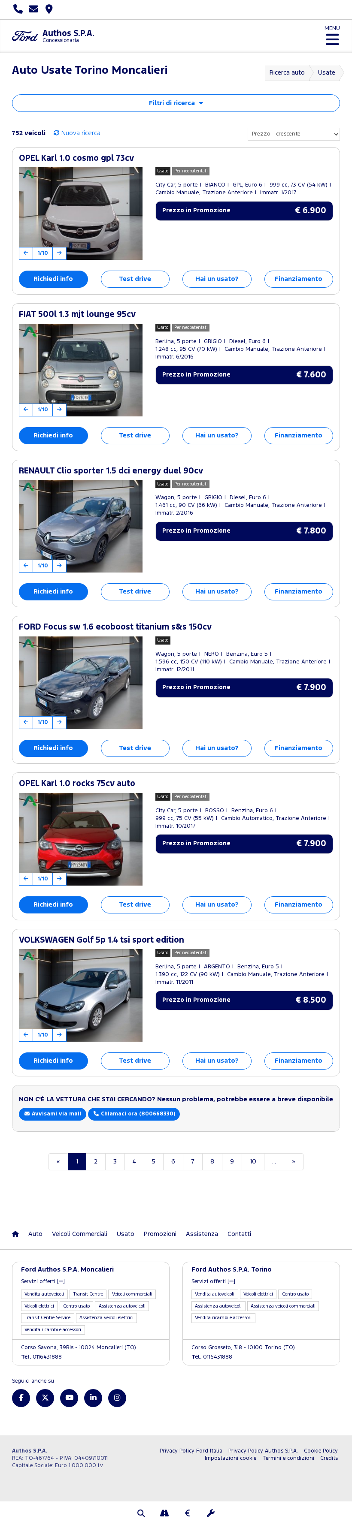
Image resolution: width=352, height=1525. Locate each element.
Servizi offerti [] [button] (43, 1281)
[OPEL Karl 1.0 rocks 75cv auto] (81, 839)
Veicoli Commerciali (79, 1234)
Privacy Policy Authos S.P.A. (263, 1451)
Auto (35, 1234)
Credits (329, 1458)
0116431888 (41, 1357)
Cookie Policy (321, 1451)
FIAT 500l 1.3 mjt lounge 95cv (77, 314)
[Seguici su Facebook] (21, 1398)
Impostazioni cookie (230, 1458)
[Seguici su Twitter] (45, 1398)
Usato (125, 1234)
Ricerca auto (287, 72)
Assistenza (202, 1234)
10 (253, 1161)
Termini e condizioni (288, 1458)
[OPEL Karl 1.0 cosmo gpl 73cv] (81, 213)
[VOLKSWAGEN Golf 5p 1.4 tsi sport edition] (81, 995)
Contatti (239, 1234)
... (274, 1161)
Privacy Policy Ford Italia (191, 1451)
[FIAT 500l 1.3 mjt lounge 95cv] (81, 370)
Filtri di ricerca (172, 103)
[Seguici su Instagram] (117, 1398)
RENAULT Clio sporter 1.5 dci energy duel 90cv (111, 471)
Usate (326, 72)
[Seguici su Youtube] (69, 1398)
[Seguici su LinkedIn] (93, 1398)
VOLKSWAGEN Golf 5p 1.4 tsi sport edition (101, 940)
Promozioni (160, 1234)
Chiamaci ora (137, 1114)
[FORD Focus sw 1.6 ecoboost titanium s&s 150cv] (81, 682)
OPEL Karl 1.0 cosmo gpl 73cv (76, 158)
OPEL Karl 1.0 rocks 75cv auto (77, 783)
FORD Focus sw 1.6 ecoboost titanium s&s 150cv (115, 627)
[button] (141, 1514)
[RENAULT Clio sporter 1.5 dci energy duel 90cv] (81, 526)
